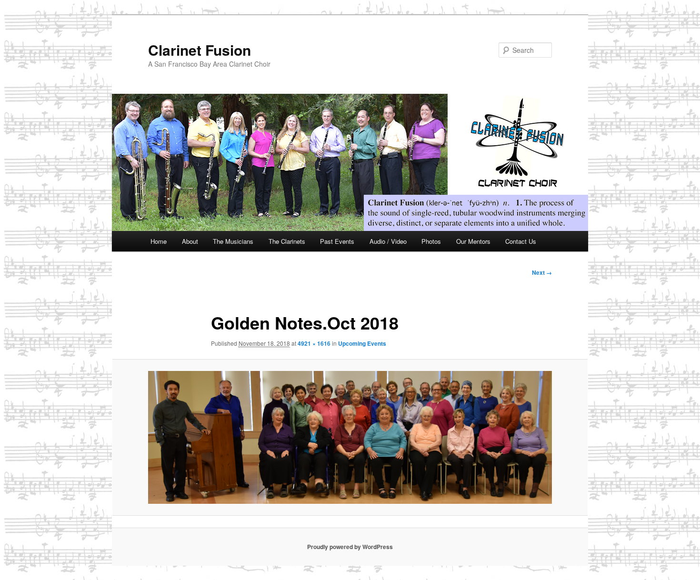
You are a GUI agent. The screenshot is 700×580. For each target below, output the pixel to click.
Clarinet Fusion (199, 50)
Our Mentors (473, 241)
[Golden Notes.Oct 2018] (350, 437)
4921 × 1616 (314, 343)
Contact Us (520, 241)
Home (158, 241)
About (190, 241)
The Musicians (233, 241)
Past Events (337, 241)
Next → (542, 272)
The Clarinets (287, 241)
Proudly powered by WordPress (350, 546)
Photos (431, 241)
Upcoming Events (362, 343)
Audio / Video (388, 241)
